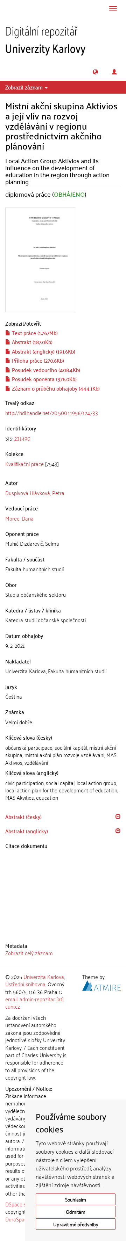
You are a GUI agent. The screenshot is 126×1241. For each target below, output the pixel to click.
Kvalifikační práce (24, 464)
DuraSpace (17, 1219)
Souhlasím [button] (75, 1199)
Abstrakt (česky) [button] (23, 816)
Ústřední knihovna (25, 984)
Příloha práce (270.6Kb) (37, 360)
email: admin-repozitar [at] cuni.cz (34, 1002)
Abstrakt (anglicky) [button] (26, 831)
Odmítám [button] (75, 1211)
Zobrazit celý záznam (29, 953)
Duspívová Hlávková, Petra (34, 493)
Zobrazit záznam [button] (24, 87)
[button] (95, 72)
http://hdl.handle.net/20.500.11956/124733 (51, 413)
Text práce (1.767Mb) (34, 333)
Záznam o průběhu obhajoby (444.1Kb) (55, 388)
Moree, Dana (19, 518)
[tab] (63, 438)
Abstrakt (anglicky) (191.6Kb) (42, 351)
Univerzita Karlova (43, 976)
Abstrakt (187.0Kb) (31, 342)
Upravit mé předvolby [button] (75, 1224)
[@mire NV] (101, 984)
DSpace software (24, 1204)
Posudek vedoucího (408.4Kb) (45, 370)
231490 (22, 438)
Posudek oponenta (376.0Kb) (43, 379)
